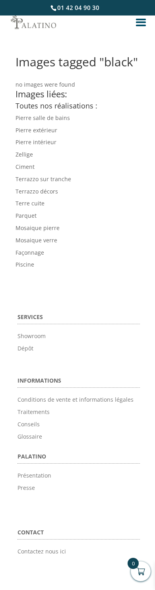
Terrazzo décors (36, 191)
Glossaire (29, 436)
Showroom (31, 336)
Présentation (34, 475)
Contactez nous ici (41, 551)
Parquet (26, 215)
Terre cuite (30, 203)
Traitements (33, 412)
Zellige (24, 154)
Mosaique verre (36, 240)
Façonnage (29, 252)
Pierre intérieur (35, 142)
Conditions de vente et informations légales (75, 399)
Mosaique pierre (37, 228)
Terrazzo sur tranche (43, 179)
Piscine (24, 264)
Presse (26, 487)
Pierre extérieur (36, 130)
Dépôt (25, 348)
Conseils (28, 424)
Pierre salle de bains (42, 118)
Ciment (25, 166)
